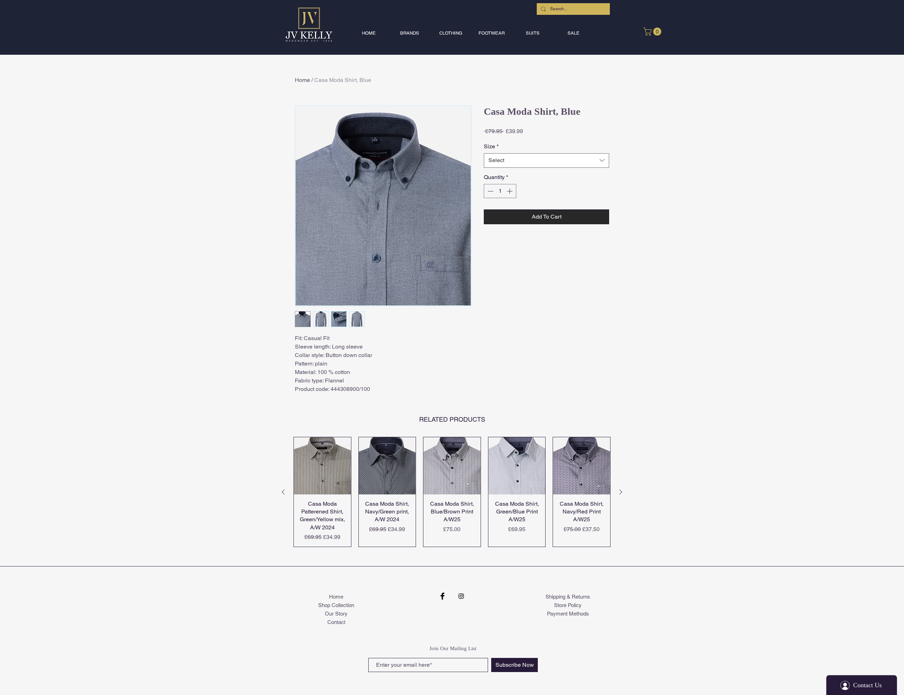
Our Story (336, 614)
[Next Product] (621, 492)
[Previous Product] (283, 492)
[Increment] (510, 191)
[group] (452, 491)
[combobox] (546, 160)
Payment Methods (568, 614)
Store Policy (568, 605)
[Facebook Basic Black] (442, 596)
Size (491, 146)
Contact (336, 622)
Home (302, 80)
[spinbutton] (500, 191)
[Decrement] (490, 191)
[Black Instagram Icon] (461, 596)
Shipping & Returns (568, 597)
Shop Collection (336, 605)
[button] (409, 33)
